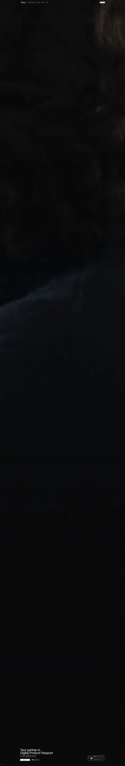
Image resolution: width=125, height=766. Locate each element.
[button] (43, 2)
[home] (23, 2)
